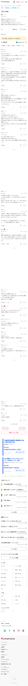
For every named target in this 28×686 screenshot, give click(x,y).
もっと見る (14, 512)
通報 (2, 29)
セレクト (3, 611)
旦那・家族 (3, 573)
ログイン (22, 1)
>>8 (2, 93)
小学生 (16, 600)
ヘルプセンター (4, 644)
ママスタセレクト (4, 669)
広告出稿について (4, 649)
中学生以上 (3, 603)
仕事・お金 (17, 581)
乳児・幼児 (3, 600)
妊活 (2, 596)
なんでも (3, 566)
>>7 (2, 233)
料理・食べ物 (18, 573)
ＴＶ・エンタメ (4, 569)
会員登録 (18, 1)
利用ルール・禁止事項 (5, 623)
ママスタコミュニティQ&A (6, 625)
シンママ (17, 603)
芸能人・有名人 (18, 569)
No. (2, 49)
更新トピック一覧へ (14, 432)
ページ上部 (14, 679)
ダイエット (3, 581)
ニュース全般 (18, 566)
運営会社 (2, 651)
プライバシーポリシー (5, 659)
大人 (2, 588)
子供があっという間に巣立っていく (12, 7)
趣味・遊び (3, 585)
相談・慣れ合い (18, 585)
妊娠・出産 (17, 596)
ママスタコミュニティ (5, 671)
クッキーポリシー (4, 661)
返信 (3, 63)
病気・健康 (3, 577)
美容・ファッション (19, 577)
